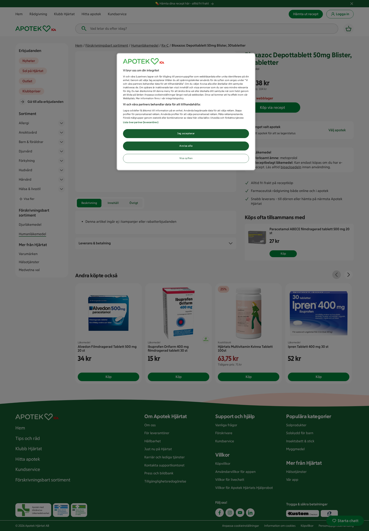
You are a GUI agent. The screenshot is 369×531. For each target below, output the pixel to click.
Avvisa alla (185, 145)
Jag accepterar (186, 133)
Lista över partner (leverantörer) (140, 122)
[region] (186, 111)
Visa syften (186, 158)
